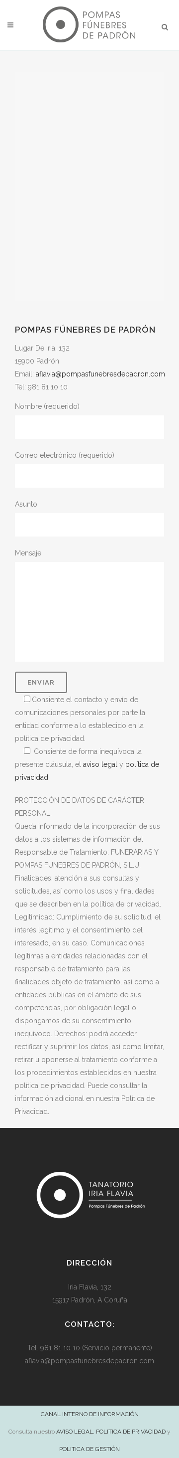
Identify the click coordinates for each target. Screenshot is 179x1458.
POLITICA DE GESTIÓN (89, 1449)
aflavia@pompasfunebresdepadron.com (100, 374)
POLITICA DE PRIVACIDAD (131, 1431)
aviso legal (100, 764)
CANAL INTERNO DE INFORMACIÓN (90, 1414)
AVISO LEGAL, (75, 1431)
